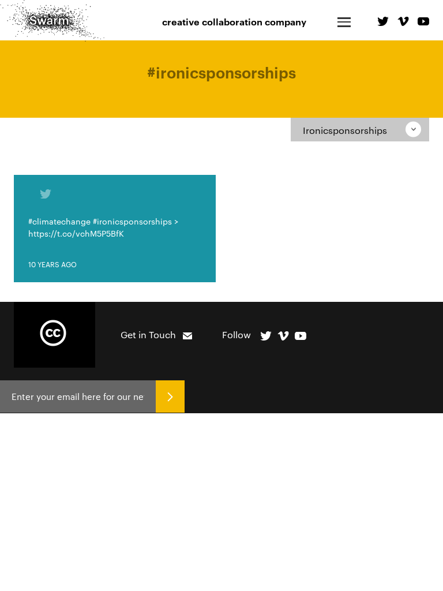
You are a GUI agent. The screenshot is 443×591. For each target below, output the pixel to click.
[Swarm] (52, 21)
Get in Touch (148, 334)
